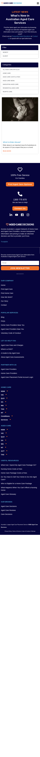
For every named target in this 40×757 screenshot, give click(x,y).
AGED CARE (6, 426)
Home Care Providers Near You (12, 325)
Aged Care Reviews (8, 510)
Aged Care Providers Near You (12, 329)
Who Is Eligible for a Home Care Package (16, 483)
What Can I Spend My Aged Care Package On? (18, 465)
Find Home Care (7, 293)
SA (2, 402)
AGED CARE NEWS (9, 80)
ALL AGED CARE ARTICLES (11, 69)
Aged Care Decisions (9, 506)
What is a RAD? (7, 349)
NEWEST (5, 52)
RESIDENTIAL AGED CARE (11, 88)
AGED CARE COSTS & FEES (11, 77)
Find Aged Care (7, 289)
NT (2, 413)
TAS (2, 409)
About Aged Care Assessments (12, 357)
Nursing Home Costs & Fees (11, 469)
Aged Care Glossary (8, 494)
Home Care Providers (9, 373)
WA (2, 405)
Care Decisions (6, 514)
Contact (4, 305)
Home (3, 285)
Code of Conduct (25, 531)
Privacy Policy (8, 531)
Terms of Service (17, 531)
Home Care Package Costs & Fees (14, 473)
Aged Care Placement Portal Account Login (17, 377)
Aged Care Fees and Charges (12, 345)
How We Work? (7, 297)
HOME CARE (7, 73)
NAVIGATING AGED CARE (10, 84)
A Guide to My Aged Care (10, 353)
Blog (2, 317)
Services (4, 420)
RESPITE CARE (7, 91)
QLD (2, 398)
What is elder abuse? (12, 142)
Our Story (4, 301)
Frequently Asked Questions (21, 36)
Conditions (5, 416)
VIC (2, 395)
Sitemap (33, 531)
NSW (3, 391)
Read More (7, 151)
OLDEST (5, 56)
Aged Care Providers (8, 369)
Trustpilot (4, 242)
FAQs (3, 321)
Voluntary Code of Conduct (11, 333)
